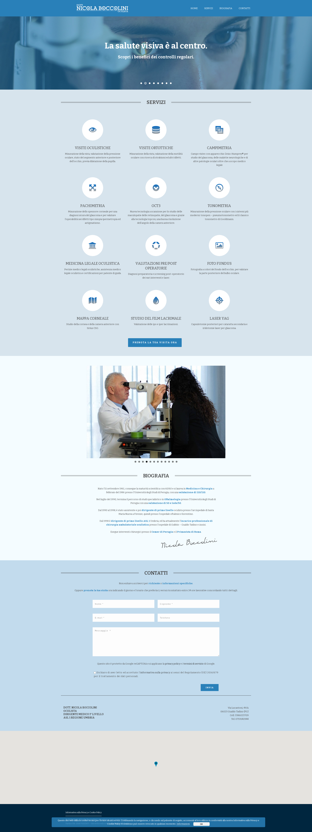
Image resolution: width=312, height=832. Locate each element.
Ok (201, 824)
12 (176, 462)
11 (173, 462)
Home (194, 8)
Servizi (208, 8)
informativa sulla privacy (155, 672)
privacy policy (172, 663)
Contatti (244, 8)
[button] (156, 764)
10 (169, 462)
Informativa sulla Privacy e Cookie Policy (83, 812)
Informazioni (183, 824)
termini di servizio (193, 663)
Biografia (226, 8)
